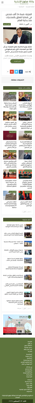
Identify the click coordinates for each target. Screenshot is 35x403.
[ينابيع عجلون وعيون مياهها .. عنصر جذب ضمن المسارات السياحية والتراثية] (28, 303)
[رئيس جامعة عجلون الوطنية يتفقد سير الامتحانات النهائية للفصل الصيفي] (28, 227)
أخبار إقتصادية (28, 371)
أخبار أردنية (7, 24)
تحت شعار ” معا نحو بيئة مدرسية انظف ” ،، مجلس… (13, 243)
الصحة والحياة (28, 382)
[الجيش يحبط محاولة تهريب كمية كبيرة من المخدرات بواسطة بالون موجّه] (9, 96)
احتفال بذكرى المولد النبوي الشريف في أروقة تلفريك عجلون (13, 293)
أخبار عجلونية (28, 356)
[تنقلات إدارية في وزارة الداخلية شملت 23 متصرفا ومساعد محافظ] (9, 195)
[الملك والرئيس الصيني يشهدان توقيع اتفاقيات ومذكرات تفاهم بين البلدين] (25, 174)
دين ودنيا (29, 380)
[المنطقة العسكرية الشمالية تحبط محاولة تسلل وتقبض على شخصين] (25, 135)
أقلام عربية (29, 385)
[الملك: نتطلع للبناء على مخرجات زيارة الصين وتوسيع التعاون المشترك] (9, 174)
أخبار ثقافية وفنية (27, 373)
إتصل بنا (30, 351)
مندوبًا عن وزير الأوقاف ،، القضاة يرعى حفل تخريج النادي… (13, 251)
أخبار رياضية (29, 375)
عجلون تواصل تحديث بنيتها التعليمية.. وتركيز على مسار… (14, 259)
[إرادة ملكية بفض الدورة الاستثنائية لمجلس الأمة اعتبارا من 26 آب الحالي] (9, 135)
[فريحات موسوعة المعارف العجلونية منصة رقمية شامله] (28, 269)
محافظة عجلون (28, 345)
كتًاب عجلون (29, 383)
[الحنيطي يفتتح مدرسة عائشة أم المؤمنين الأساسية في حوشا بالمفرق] (25, 116)
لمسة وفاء (29, 391)
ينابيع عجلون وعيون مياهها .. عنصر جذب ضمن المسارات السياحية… (14, 302)
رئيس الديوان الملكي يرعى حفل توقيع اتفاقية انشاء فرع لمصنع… (13, 234)
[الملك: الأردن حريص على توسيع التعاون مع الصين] (25, 195)
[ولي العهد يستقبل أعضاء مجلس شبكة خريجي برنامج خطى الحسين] (9, 116)
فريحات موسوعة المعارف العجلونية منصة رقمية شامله (14, 268)
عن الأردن (30, 343)
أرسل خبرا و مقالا (28, 349)
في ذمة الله (29, 367)
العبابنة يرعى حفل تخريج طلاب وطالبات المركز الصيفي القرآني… (13, 285)
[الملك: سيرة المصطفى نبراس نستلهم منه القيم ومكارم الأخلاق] (25, 154)
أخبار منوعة (29, 377)
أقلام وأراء (29, 387)
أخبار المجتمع (28, 369)
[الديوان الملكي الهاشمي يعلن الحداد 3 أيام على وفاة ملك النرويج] (25, 96)
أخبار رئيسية (29, 354)
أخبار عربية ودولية (27, 360)
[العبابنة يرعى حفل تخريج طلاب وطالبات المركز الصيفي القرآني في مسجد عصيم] (28, 286)
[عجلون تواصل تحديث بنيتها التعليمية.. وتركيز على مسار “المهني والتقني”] (28, 260)
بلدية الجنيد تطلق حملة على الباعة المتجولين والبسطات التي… (13, 276)
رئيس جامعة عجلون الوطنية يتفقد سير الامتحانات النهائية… (14, 226)
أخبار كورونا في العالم (27, 364)
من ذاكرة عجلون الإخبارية (25, 389)
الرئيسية (30, 342)
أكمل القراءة (17, 61)
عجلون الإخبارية (28, 347)
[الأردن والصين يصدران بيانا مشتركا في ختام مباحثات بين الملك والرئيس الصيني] (9, 154)
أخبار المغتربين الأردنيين (26, 362)
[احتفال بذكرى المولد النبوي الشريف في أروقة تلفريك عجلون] (28, 294)
